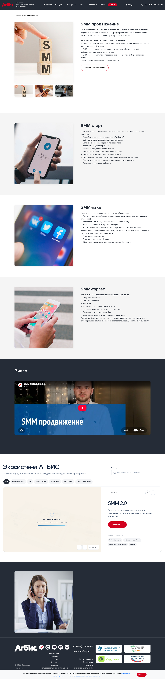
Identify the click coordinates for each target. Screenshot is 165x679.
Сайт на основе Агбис (132, 540)
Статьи (54, 662)
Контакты (54, 656)
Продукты (59, 5)
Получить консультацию (95, 68)
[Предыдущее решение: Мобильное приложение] (147, 493)
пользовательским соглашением (86, 676)
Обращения (88, 662)
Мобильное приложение (118, 544)
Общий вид (93, 547)
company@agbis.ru (83, 651)
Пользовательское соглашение (54, 668)
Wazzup (133, 544)
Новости (54, 659)
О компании (54, 653)
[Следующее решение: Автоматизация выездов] (153, 493)
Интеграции (71, 5)
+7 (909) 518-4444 (154, 5)
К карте (114, 492)
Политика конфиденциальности (83, 666)
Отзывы (54, 665)
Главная (17, 16)
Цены (82, 5)
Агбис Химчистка (115, 540)
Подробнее (115, 524)
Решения (48, 5)
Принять (141, 675)
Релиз (112, 5)
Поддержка (92, 5)
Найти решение (117, 468)
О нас (102, 5)
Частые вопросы (86, 659)
